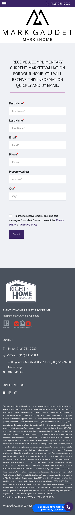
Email (13, 137)
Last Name (16, 120)
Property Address (20, 171)
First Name (16, 103)
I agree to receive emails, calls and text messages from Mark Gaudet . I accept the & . (36, 220)
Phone (13, 154)
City (12, 188)
